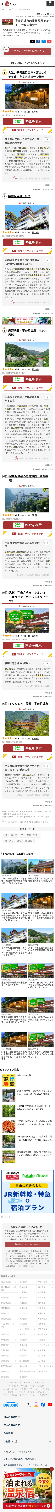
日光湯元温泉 (7, 1366)
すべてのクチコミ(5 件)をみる (43, 313)
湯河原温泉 (6, 1319)
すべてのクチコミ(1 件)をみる (43, 696)
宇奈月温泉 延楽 (19, 196)
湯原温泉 (5, 1355)
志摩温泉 (5, 1371)
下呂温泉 (5, 1334)
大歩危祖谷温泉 (26, 1371)
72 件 (34, 515)
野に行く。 (12, 1392)
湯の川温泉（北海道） (8, 1288)
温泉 (19, 841)
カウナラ (22, 1392)
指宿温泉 (23, 1377)
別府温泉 (23, 1355)
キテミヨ (23, 1389)
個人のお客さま (12, 1417)
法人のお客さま (12, 1425)
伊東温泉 (23, 1319)
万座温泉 (23, 1303)
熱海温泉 (5, 1377)
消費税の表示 (25, 1452)
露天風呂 (29, 841)
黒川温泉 (41, 1355)
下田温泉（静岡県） (8, 1325)
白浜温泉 (41, 1340)
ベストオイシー (34, 1389)
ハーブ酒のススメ (42, 1395)
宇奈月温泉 (8, 841)
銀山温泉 (23, 1297)
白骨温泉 (5, 1313)
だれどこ (24, 1386)
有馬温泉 (23, 1340)
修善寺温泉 (42, 1319)
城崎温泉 (5, 1340)
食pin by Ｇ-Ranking (26, 1395)
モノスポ (46, 1389)
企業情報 (8, 1433)
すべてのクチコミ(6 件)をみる (43, 189)
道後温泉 (23, 1345)
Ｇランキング (13, 1386)
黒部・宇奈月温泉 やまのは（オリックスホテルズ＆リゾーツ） (28, 597)
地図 (29, 115)
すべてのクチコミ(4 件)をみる (43, 469)
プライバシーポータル (38, 1465)
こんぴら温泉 (43, 1345)
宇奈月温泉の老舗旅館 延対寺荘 (28, 478)
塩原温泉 (23, 1308)
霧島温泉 (5, 1361)
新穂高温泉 (42, 1334)
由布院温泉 (42, 1371)
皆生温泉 (41, 1350)
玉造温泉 (23, 1350)
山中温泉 (41, 1324)
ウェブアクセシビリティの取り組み (20, 1458)
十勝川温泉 (42, 1282)
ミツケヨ (31, 1392)
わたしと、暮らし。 (10, 1389)
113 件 (35, 369)
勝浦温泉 (5, 1345)
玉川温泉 (41, 1361)
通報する (49, 185)
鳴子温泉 (41, 1287)
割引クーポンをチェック (30, 130)
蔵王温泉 (5, 1297)
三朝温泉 (5, 1350)
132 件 (35, 232)
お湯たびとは (14, 1382)
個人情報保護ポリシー (14, 1465)
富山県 (14, 835)
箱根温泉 (23, 1366)
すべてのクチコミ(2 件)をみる (43, 585)
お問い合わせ (10, 1452)
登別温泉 (23, 1282)
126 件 (35, 111)
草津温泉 (41, 1297)
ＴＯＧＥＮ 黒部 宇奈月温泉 (28, 703)
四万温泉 (41, 1303)
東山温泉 (41, 1292)
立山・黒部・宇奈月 (30, 835)
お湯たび (40, 1386)
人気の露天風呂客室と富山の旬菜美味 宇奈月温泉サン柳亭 (27, 74)
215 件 (35, 636)
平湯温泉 (23, 1334)
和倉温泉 (23, 1324)
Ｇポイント (39, 1382)
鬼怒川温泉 (6, 1308)
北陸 (5, 835)
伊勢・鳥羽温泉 (44, 1366)
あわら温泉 (24, 1329)
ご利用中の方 (11, 1441)
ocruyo (32, 1386)
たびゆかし (41, 1392)
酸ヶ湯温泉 (24, 1361)
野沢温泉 (41, 1308)
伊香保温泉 (6, 1303)
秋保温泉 (23, 1292)
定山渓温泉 (6, 1282)
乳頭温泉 (23, 1287)
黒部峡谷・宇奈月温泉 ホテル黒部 (27, 332)
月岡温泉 (23, 1313)
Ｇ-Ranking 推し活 (10, 1395)
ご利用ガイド (27, 1382)
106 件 (35, 738)
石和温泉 (41, 1313)
